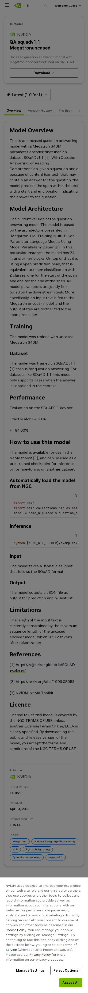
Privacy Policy (40, 954)
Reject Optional (66, 970)
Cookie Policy (16, 930)
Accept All (70, 983)
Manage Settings (30, 970)
